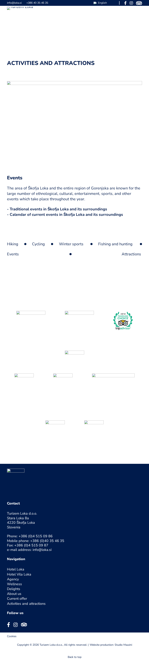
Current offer (17, 598)
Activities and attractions (26, 603)
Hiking (12, 244)
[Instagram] (131, 3)
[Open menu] (139, 11)
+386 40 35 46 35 (37, 3)
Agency (13, 579)
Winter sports (71, 244)
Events (13, 254)
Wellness (14, 584)
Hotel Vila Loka (19, 574)
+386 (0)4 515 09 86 (36, 536)
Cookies (11, 636)
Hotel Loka (15, 569)
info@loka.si (14, 3)
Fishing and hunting (115, 244)
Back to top (74, 657)
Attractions (131, 254)
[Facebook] (125, 3)
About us (14, 593)
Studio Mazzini (123, 645)
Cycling (38, 244)
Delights (13, 589)
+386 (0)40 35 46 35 (47, 540)
